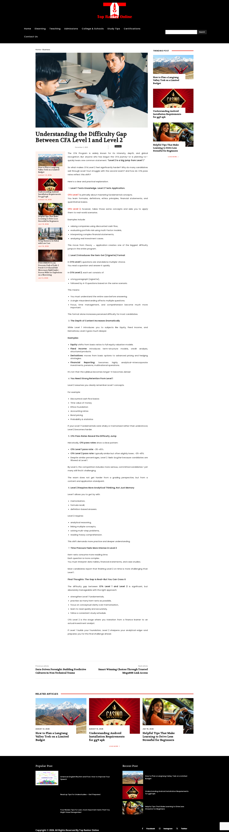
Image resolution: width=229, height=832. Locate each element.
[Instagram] (159, 828)
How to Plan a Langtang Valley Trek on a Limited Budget (48, 169)
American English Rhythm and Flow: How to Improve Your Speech (85, 777)
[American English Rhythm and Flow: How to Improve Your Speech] (47, 778)
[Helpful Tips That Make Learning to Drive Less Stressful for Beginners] (50, 209)
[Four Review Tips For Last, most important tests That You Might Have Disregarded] (47, 811)
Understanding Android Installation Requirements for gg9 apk (49, 194)
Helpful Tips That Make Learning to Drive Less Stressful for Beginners (48, 218)
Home (38, 49)
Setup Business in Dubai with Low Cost (48, 242)
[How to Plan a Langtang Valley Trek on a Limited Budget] (50, 160)
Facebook (150, 828)
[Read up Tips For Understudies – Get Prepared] (47, 794)
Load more (172, 157)
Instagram (168, 828)
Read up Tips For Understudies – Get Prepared (80, 794)
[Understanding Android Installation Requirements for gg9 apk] (50, 185)
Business (46, 49)
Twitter (184, 828)
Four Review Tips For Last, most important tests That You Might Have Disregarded (85, 811)
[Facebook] (142, 828)
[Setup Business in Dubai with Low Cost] (50, 234)
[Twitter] (177, 828)
